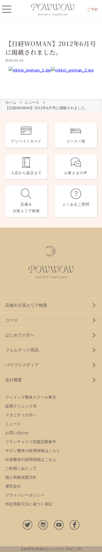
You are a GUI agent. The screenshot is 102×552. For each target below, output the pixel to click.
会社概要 (13, 380)
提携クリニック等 (21, 406)
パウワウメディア (22, 365)
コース (11, 320)
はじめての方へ (20, 335)
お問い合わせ (17, 432)
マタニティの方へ (21, 415)
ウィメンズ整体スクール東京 (30, 397)
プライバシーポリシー (24, 495)
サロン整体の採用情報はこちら (32, 450)
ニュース (32, 102)
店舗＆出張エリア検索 (26, 305)
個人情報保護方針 (21, 477)
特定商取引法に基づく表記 (28, 504)
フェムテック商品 (22, 350)
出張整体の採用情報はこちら (30, 459)
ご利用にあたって (21, 468)
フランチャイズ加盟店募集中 (30, 441)
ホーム (10, 102)
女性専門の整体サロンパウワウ (43, 549)
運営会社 (13, 486)
